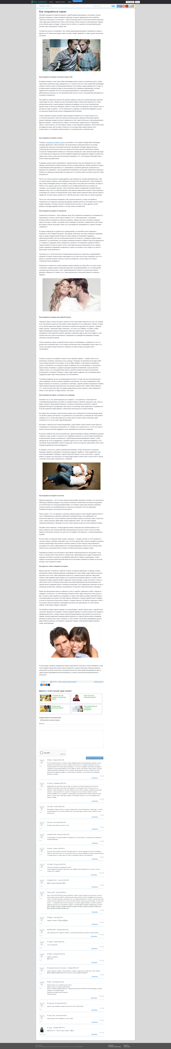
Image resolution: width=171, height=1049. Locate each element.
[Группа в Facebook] (121, 6)
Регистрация (130, 2)
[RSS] (132, 6)
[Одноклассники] (44, 685)
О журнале (111, 1045)
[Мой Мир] (46, 685)
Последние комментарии (114, 1046)
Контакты (126, 1045)
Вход (137, 2)
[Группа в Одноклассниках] (124, 6)
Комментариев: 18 (98, 681)
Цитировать (95, 777)
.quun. (50, 1027)
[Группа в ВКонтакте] (118, 6)
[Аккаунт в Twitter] (129, 6)
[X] (49, 685)
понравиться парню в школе (55, 142)
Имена (69, 2)
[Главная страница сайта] (39, 2)
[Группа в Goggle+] (126, 6)
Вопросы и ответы (60, 2)
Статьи (51, 2)
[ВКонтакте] (41, 685)
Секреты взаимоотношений (69, 681)
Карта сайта (127, 1046)
